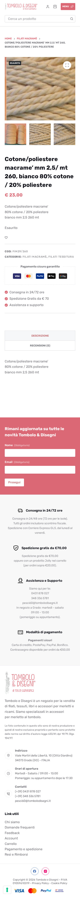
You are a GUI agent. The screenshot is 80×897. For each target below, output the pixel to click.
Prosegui (14, 482)
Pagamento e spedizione (23, 849)
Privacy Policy (40, 883)
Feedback (12, 833)
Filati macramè (35, 256)
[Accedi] (47, 6)
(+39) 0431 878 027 (28, 791)
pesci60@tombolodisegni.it (33, 801)
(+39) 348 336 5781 (27, 796)
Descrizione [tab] (40, 335)
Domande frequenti (20, 827)
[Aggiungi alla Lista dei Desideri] (6, 237)
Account (11, 838)
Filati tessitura (61, 256)
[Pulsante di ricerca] (71, 18)
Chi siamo (12, 822)
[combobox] (36, 18)
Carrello (11, 844)
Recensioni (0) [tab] (40, 345)
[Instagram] (45, 871)
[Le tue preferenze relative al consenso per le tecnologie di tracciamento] (7, 890)
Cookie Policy (59, 883)
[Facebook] (35, 871)
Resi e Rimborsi (16, 854)
